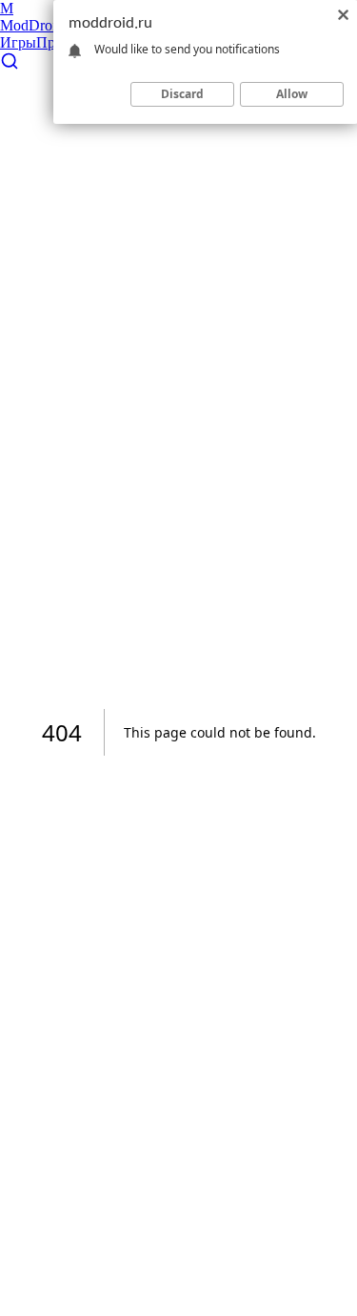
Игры (18, 42)
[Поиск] (9, 65)
